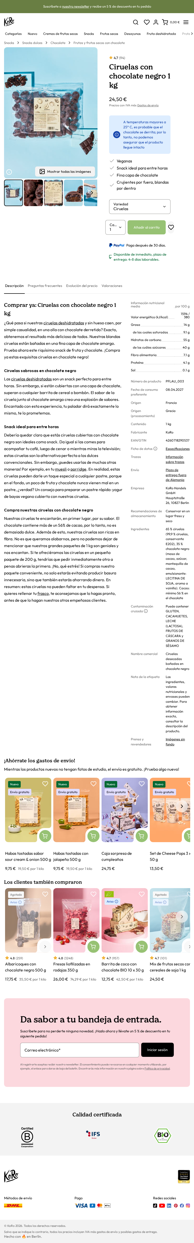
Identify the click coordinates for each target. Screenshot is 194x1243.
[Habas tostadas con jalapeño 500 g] (76, 824)
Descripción (14, 285)
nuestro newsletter (75, 6)
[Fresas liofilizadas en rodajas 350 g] (76, 935)
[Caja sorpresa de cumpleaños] (125, 824)
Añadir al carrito (147, 227)
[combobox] (137, 209)
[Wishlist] (147, 22)
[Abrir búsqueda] (136, 22)
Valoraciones (112, 285)
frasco (43, 593)
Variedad (120, 204)
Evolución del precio (82, 285)
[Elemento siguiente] (92, 193)
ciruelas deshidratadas (63, 322)
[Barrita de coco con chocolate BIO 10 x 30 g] (125, 935)
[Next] (192, 34)
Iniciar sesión (157, 1049)
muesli (61, 469)
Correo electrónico (43, 1050)
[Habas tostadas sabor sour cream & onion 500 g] (28, 824)
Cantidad (114, 225)
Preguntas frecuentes (45, 285)
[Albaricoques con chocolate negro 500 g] (28, 935)
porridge (78, 469)
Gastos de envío (148, 105)
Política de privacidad (157, 1068)
